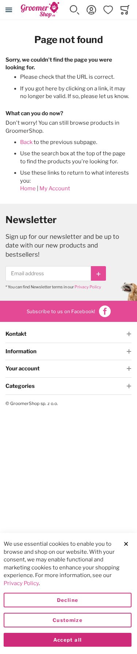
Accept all (67, 640)
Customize (68, 620)
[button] (74, 9)
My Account (54, 188)
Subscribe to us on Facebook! (61, 311)
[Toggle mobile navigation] (9, 10)
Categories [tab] (20, 386)
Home (28, 188)
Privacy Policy (88, 286)
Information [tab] (21, 351)
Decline (67, 600)
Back (26, 142)
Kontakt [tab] (15, 334)
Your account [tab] (22, 368)
